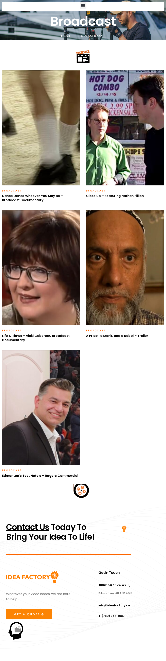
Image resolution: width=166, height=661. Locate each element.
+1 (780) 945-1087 (111, 616)
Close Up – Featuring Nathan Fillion (115, 196)
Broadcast (12, 190)
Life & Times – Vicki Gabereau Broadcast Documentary (36, 337)
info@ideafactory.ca (114, 605)
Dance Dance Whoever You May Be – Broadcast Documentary (32, 198)
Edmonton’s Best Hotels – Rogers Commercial (40, 475)
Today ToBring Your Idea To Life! (50, 532)
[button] (83, 5)
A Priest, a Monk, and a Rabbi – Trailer (117, 335)
